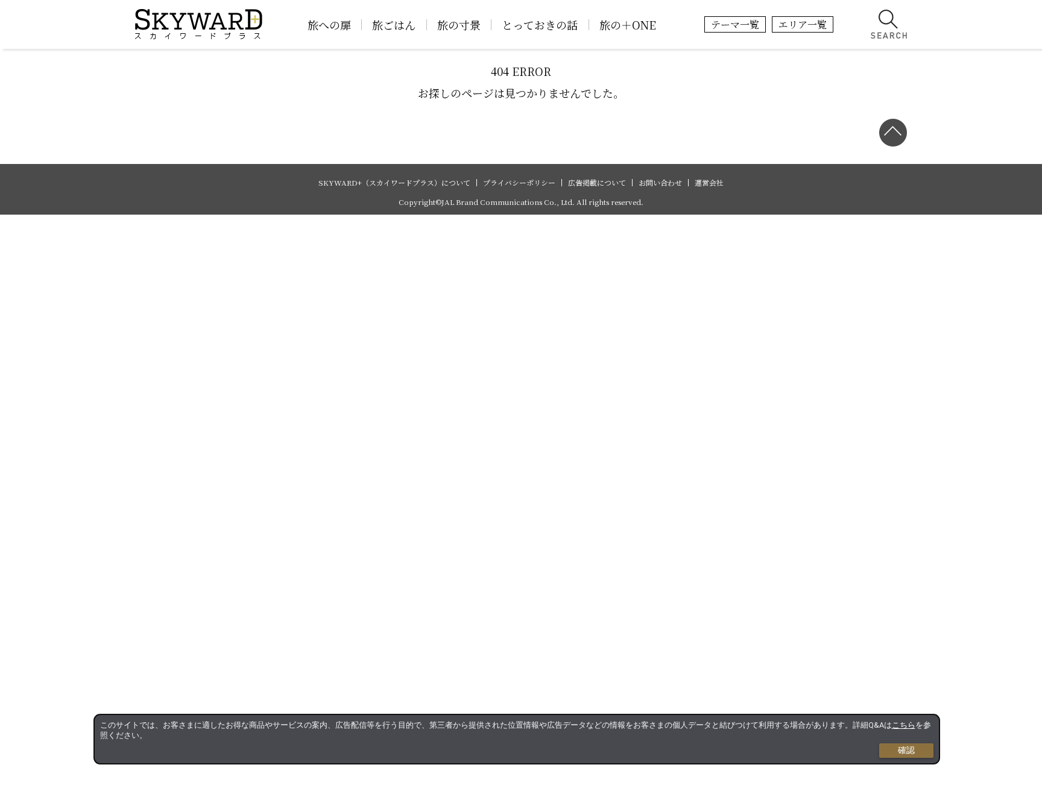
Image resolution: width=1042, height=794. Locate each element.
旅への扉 (329, 24)
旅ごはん (393, 24)
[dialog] (516, 739)
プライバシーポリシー (519, 182)
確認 (906, 750)
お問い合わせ (660, 182)
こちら (903, 724)
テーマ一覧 (735, 24)
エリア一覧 (802, 24)
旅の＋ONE (627, 24)
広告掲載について (597, 182)
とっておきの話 (540, 24)
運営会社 (709, 182)
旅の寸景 (459, 24)
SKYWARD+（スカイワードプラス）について (394, 182)
